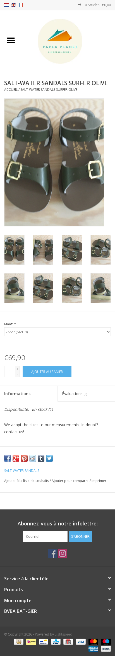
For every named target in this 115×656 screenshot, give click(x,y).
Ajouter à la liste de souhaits (27, 480)
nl (6, 5)
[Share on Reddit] (32, 458)
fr (21, 5)
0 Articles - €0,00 (97, 5)
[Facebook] (52, 553)
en (13, 5)
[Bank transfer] (105, 648)
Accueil (11, 89)
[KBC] (55, 641)
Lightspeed (63, 634)
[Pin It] (24, 458)
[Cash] (18, 641)
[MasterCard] (93, 641)
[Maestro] (105, 641)
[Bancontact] (43, 641)
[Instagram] (62, 553)
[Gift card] (67, 641)
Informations (17, 393)
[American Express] (93, 648)
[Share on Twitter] (49, 458)
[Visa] (80, 641)
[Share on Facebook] (7, 458)
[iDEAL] (30, 641)
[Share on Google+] (16, 458)
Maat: (10, 324)
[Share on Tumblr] (41, 458)
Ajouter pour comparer (71, 480)
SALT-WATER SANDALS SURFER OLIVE (48, 89)
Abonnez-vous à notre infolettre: (58, 524)
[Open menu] (11, 40)
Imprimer (99, 480)
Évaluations (74, 393)
